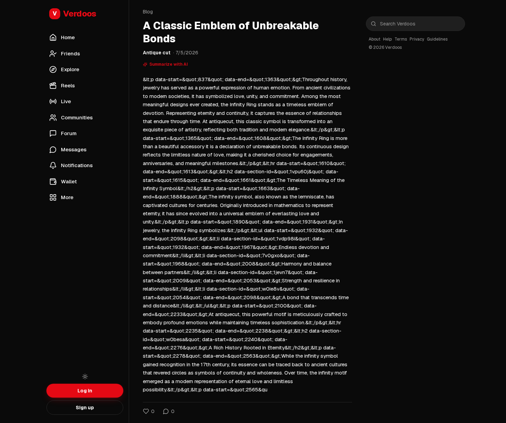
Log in (84, 391)
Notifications (77, 165)
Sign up (85, 407)
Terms (400, 39)
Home (68, 37)
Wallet (69, 181)
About (374, 39)
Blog (148, 12)
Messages (73, 149)
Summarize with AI (168, 64)
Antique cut (156, 53)
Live (66, 101)
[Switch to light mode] (85, 376)
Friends (70, 53)
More (67, 197)
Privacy (417, 39)
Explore (70, 69)
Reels (68, 85)
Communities (77, 117)
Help (387, 39)
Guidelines (437, 39)
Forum (68, 133)
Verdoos (74, 13)
